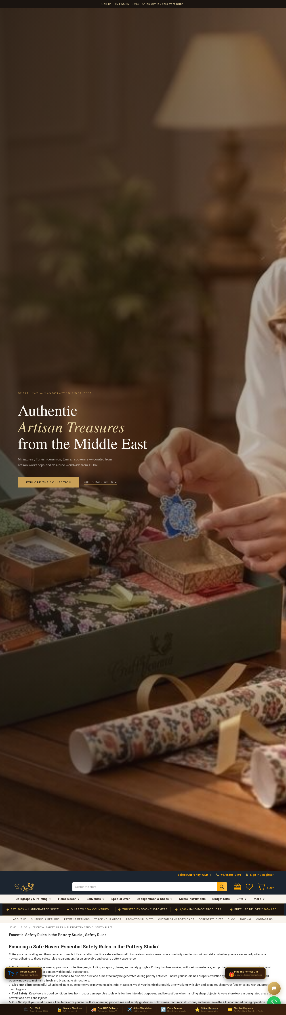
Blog (231, 919)
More (257, 899)
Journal (246, 919)
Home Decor (67, 899)
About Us (20, 919)
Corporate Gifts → (100, 482)
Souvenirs (93, 899)
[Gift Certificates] (238, 886)
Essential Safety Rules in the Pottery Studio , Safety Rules (58, 935)
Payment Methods (77, 919)
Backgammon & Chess (153, 899)
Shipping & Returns (45, 919)
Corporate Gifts (211, 919)
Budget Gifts (221, 899)
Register (268, 874)
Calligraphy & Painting (32, 899)
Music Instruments (192, 899)
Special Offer (120, 899)
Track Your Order (107, 919)
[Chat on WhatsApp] (274, 1003)
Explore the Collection (48, 482)
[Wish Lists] (250, 886)
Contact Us (264, 919)
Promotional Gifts (140, 919)
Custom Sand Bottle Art (176, 919)
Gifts (239, 899)
